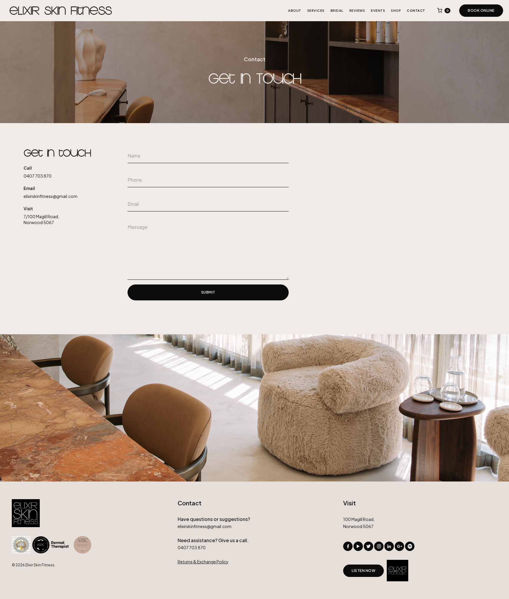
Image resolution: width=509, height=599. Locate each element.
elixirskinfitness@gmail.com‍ (205, 526)
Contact (416, 10)
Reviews (357, 10)
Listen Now (363, 570)
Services (316, 10)
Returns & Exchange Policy (203, 561)
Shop (396, 10)
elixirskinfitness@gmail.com (50, 196)
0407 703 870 (38, 175)
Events (378, 10)
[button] (444, 10)
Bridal (336, 10)
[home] (60, 10)
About (294, 10)
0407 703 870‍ (192, 547)
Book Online (481, 10)
